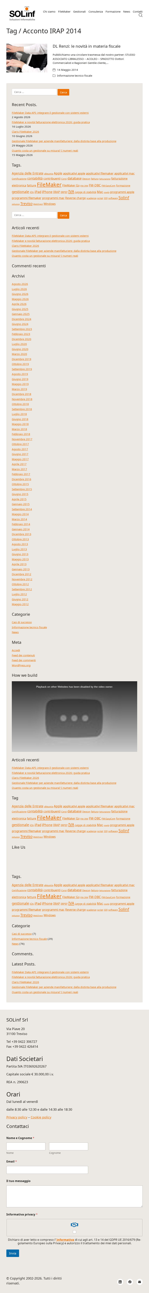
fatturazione (104, 179)
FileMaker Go (71, 185)
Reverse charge (75, 198)
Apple (58, 173)
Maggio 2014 (20, 514)
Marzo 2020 (19, 354)
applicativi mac (124, 173)
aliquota (48, 173)
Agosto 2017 (20, 449)
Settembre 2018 (22, 409)
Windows (50, 204)
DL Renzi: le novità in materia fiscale (86, 46)
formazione (123, 185)
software (113, 198)
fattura (94, 178)
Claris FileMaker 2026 (25, 131)
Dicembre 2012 (21, 574)
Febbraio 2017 (21, 474)
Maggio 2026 (20, 299)
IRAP (56, 192)
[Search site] (141, 15)
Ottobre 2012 (20, 584)
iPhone (47, 192)
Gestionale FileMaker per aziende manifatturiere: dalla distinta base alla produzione (64, 141)
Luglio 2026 (19, 289)
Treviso (26, 203)
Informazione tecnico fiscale (74, 75)
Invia (12, 1253)
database (74, 178)
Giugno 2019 (20, 379)
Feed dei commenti (24, 660)
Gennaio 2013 (21, 569)
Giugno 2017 (20, 454)
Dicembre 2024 (21, 319)
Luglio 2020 (19, 344)
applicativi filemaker (100, 173)
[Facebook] (130, 1282)
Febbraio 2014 (21, 524)
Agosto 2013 (20, 544)
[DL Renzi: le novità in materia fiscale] (26, 58)
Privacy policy (16, 1117)
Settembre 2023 (22, 329)
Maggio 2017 (20, 459)
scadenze (91, 198)
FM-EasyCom (108, 185)
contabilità (35, 178)
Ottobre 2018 (20, 404)
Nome (10, 1152)
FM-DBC (95, 185)
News (15, 632)
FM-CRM (84, 186)
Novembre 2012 (22, 579)
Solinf (123, 197)
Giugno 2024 (20, 324)
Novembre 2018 (22, 399)
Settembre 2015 (22, 489)
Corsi (64, 178)
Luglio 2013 (19, 549)
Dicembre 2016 (21, 479)
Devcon (86, 178)
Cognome (55, 1152)
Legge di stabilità (85, 192)
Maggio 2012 (20, 604)
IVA (71, 191)
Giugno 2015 (20, 494)
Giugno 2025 (20, 309)
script (100, 198)
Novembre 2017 (22, 439)
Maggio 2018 (20, 424)
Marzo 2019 (19, 389)
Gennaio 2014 (21, 529)
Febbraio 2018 (21, 434)
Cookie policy (41, 1117)
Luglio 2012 (19, 594)
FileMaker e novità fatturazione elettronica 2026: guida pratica (51, 122)
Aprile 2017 (19, 464)
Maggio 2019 (20, 384)
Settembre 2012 (22, 589)
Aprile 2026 (19, 304)
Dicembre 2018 (21, 394)
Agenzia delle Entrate (27, 173)
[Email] (140, 1282)
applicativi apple (74, 173)
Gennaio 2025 (21, 314)
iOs (32, 192)
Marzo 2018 (19, 429)
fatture (31, 185)
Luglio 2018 (19, 414)
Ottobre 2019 (20, 364)
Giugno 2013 (20, 554)
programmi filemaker (26, 198)
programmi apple (122, 192)
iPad (38, 191)
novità (106, 192)
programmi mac (53, 198)
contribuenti (52, 178)
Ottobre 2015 (20, 484)
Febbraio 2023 (21, 334)
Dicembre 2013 (21, 534)
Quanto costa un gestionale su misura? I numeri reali (45, 150)
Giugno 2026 (20, 294)
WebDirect (38, 204)
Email (11, 1161)
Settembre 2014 (22, 509)
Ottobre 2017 (20, 444)
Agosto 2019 (20, 374)
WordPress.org (21, 665)
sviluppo (16, 204)
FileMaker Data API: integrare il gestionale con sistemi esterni (50, 112)
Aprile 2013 (19, 564)
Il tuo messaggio (18, 1181)
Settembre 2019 (22, 369)
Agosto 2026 (20, 284)
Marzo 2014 (19, 519)
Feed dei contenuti (23, 655)
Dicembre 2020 (21, 339)
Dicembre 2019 (21, 359)
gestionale (20, 191)
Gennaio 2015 (21, 504)
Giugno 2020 (20, 349)
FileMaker (49, 184)
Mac (100, 192)
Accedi (16, 650)
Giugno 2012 (20, 599)
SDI (106, 198)
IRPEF (64, 192)
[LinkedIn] (120, 1282)
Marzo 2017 (19, 469)
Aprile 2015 (19, 499)
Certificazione (19, 178)
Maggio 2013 (20, 559)
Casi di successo (22, 622)
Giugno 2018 (20, 419)
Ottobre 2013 (20, 539)
